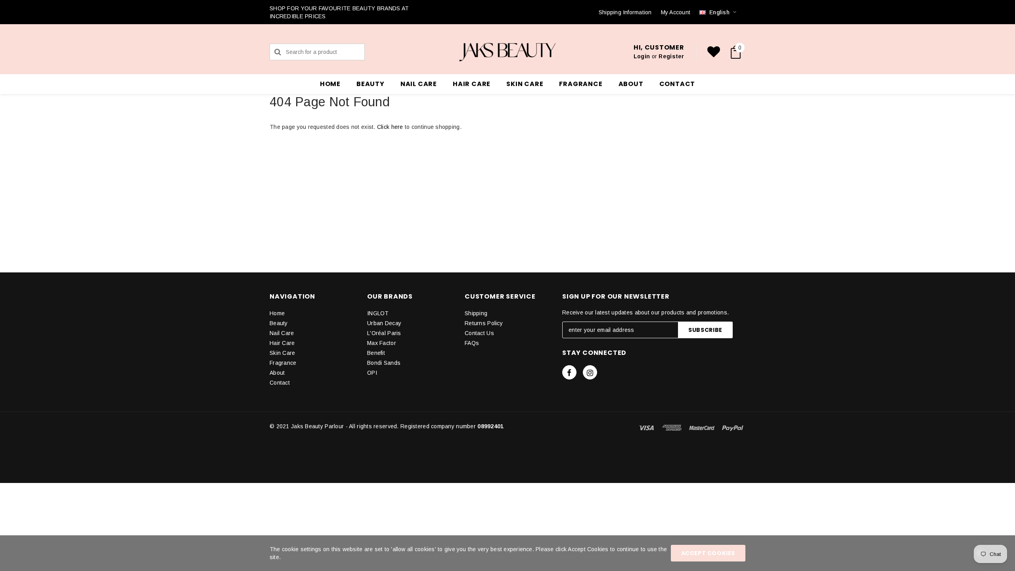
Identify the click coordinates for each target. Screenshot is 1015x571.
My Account (675, 12)
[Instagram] (590, 372)
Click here (391, 127)
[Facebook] (569, 372)
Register (671, 56)
